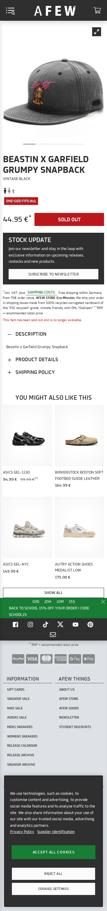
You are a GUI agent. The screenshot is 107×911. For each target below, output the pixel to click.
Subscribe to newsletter (53, 274)
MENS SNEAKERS (19, 727)
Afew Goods (69, 708)
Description (30, 334)
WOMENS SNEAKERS (22, 736)
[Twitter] (61, 624)
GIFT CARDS (15, 689)
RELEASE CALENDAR (22, 745)
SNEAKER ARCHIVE (21, 764)
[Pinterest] (91, 624)
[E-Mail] (53, 635)
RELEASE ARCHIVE (20, 755)
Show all (53, 592)
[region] (53, 841)
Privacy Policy (22, 831)
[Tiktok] (46, 624)
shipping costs (41, 292)
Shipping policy (34, 372)
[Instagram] (31, 624)
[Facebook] (16, 624)
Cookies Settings (53, 889)
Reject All (53, 874)
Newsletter (69, 717)
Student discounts (75, 727)
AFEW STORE (55, 10)
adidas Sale (16, 717)
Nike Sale (15, 708)
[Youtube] (76, 624)
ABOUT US (67, 689)
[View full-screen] (96, 31)
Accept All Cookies (54, 852)
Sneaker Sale (18, 699)
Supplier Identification (56, 831)
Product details (36, 359)
